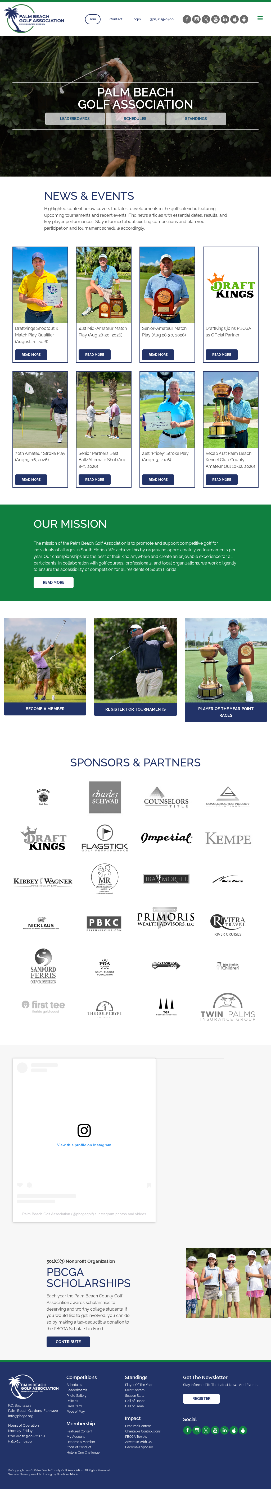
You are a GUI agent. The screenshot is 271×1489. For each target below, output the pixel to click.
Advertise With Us (138, 1442)
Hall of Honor (134, 1401)
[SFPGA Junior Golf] (105, 965)
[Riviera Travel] (228, 924)
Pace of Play (76, 1411)
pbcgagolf (84, 1214)
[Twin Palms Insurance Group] (228, 1006)
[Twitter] (206, 19)
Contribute (68, 1342)
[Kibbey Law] (43, 881)
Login (136, 19)
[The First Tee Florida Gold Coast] (43, 1006)
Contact (116, 19)
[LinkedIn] (225, 19)
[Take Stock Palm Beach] (228, 965)
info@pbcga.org (20, 1416)
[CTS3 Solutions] (228, 796)
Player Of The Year (138, 1385)
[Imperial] (166, 837)
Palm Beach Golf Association (46, 1214)
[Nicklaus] (43, 924)
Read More (31, 355)
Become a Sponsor (139, 1447)
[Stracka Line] (166, 965)
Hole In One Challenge (83, 1452)
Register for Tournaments (135, 709)
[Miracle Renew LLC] (105, 878)
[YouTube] (215, 19)
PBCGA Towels (136, 1437)
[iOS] (234, 19)
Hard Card (74, 1406)
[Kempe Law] (228, 837)
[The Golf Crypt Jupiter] (105, 1009)
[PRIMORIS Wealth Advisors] (166, 917)
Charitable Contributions (143, 1431)
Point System (134, 1390)
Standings (196, 119)
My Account (76, 1437)
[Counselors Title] (166, 796)
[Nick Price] (228, 878)
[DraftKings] (43, 837)
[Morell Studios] (166, 878)
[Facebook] (187, 19)
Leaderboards (75, 119)
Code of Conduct (79, 1447)
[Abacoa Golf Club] (43, 796)
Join (92, 19)
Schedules (135, 119)
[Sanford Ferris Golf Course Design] (43, 965)
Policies (72, 1401)
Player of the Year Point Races (226, 712)
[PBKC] (105, 924)
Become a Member (45, 708)
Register (201, 1398)
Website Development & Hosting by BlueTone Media (43, 1474)
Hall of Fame (134, 1406)
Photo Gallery (77, 1396)
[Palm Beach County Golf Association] (34, 18)
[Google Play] (244, 19)
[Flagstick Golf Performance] (105, 837)
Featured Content (79, 1431)
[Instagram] (196, 19)
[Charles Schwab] (105, 796)
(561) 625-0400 (162, 19)
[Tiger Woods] (166, 1006)
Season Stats (134, 1396)
